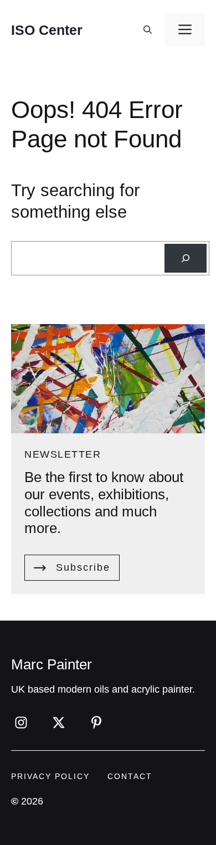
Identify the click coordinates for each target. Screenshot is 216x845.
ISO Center (47, 30)
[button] (147, 30)
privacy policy (50, 776)
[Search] (185, 258)
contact (129, 776)
